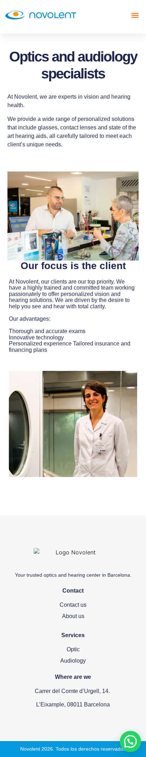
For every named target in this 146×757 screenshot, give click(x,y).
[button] (135, 15)
